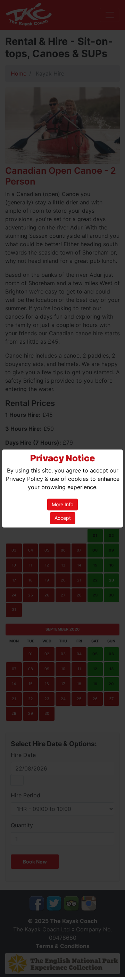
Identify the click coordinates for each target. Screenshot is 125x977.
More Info (62, 504)
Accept (63, 518)
